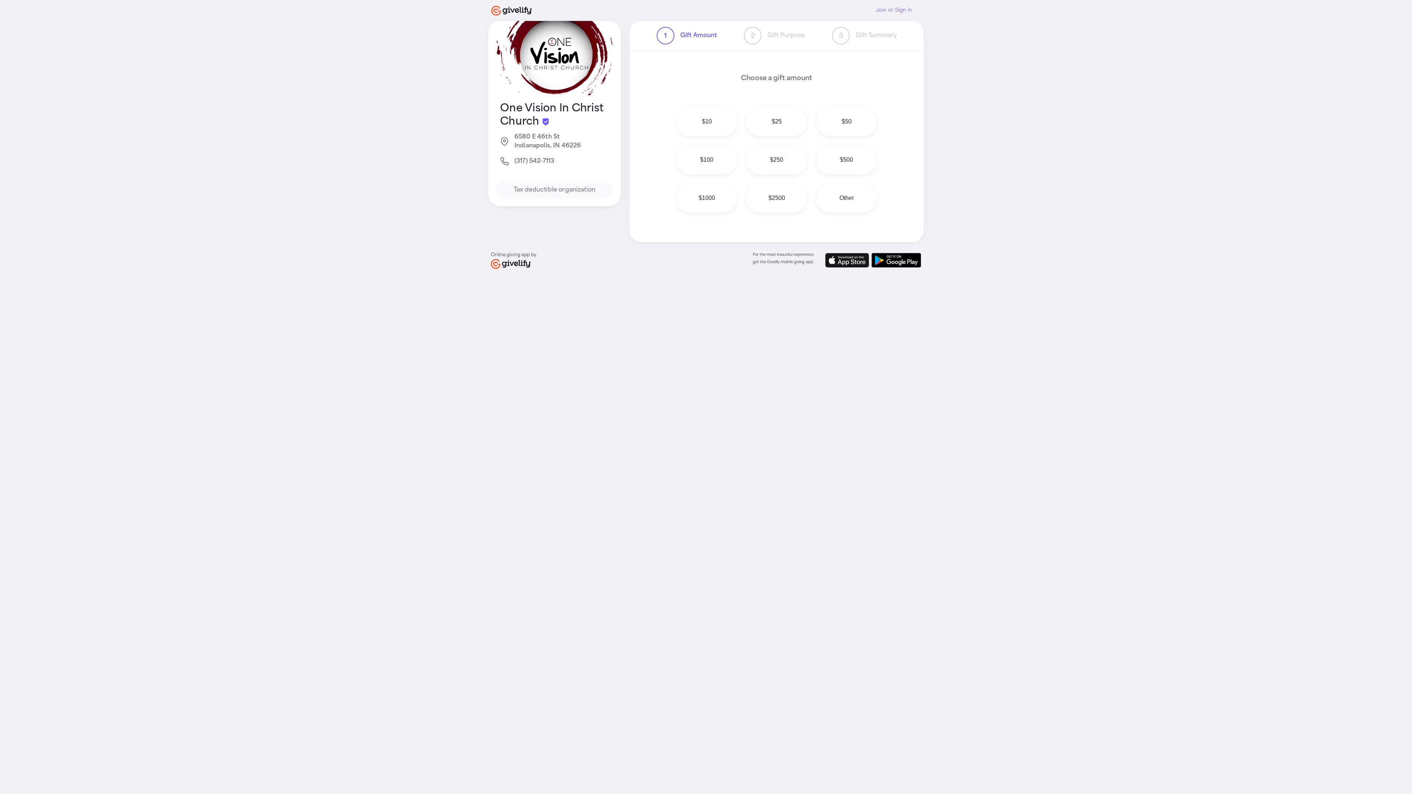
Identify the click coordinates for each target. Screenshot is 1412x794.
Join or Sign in (894, 10)
